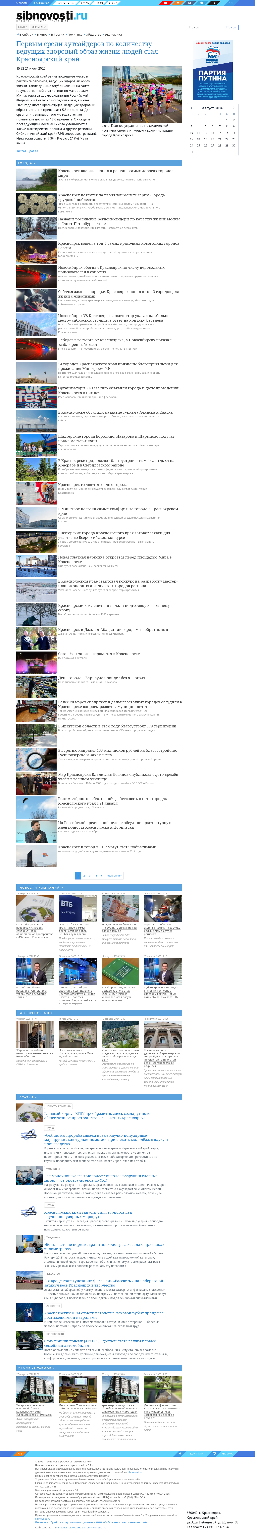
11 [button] (198, 133)
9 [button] (234, 126)
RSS (20, 1453)
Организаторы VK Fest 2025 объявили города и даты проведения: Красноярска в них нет (118, 390)
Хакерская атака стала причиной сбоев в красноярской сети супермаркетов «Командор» (34, 1410)
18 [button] (198, 139)
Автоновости (55, 1334)
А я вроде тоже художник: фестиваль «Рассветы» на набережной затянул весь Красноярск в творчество (103, 1283)
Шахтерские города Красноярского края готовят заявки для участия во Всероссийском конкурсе (114, 535)
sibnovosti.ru (134, 1472)
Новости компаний (58, 1106)
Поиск (231, 27)
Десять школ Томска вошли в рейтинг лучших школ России (78, 1406)
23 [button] (233, 139)
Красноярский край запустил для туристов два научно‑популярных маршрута (88, 1214)
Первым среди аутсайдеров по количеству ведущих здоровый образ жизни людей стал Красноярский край (87, 51)
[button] (192, 108)
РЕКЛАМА (227, 1453)
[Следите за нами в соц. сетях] (166, 3)
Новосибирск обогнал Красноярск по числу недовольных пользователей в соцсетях (111, 269)
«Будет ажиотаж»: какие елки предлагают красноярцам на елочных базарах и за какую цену (120, 1054)
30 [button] (233, 145)
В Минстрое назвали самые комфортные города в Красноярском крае (118, 511)
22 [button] (227, 139)
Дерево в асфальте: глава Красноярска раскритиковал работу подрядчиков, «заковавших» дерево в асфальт (162, 1411)
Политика (75, 34)
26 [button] (205, 145)
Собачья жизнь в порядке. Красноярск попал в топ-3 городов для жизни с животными (118, 294)
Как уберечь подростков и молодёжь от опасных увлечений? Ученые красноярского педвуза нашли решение (118, 994)
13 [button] (212, 133)
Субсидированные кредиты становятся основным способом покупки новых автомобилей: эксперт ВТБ (161, 992)
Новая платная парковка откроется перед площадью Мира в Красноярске (115, 559)
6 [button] (212, 126)
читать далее (27, 151)
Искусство (53, 1273)
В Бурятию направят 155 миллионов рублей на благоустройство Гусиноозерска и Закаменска (117, 752)
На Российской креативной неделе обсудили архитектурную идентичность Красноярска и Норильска (114, 825)
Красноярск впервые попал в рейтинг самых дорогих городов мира (115, 173)
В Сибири (26, 34)
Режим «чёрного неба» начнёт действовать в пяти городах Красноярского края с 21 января (112, 801)
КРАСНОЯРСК (41, 3)
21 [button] (219, 139)
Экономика (113, 34)
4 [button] (198, 126)
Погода (61, 3)
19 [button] (205, 139)
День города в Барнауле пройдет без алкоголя (101, 677)
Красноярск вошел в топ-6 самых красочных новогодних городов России (118, 245)
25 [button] (198, 145)
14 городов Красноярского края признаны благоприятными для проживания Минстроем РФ (118, 366)
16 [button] (233, 133)
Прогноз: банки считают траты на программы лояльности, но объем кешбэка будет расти (74, 929)
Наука (50, 1128)
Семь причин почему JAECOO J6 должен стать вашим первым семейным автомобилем (100, 1343)
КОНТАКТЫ (196, 1453)
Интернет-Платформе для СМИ (74, 1527)
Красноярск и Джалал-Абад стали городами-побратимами (113, 629)
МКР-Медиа (39, 27)
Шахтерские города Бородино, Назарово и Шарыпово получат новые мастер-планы (116, 438)
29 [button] (227, 145)
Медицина (53, 1168)
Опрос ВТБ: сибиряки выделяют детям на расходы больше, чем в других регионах (162, 929)
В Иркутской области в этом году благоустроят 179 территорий (117, 726)
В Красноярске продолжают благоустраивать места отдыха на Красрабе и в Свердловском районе (116, 462)
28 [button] (219, 145)
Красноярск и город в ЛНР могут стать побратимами (107, 847)
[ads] (213, 71)
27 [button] (212, 145)
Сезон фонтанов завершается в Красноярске (99, 653)
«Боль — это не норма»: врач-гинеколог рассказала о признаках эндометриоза (104, 1246)
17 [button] (191, 139)
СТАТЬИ (28, 1097)
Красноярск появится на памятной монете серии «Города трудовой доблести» (111, 197)
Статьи (22, 27)
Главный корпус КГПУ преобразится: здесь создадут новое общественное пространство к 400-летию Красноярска (34, 931)
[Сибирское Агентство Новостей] (51, 15)
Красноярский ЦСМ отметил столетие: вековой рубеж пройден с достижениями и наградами (104, 1315)
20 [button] (212, 139)
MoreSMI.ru (99, 1527)
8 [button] (227, 126)
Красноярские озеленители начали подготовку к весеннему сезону (114, 607)
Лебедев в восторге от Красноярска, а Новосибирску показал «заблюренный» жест (115, 342)
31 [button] (191, 152)
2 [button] (234, 120)
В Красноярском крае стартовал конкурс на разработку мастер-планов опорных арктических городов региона (118, 583)
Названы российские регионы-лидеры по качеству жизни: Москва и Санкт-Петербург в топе (119, 221)
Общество (93, 34)
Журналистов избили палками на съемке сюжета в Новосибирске (34, 1053)
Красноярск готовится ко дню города (93, 484)
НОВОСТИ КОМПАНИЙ (41, 887)
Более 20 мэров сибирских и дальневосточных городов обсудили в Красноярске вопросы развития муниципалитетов (120, 704)
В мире (42, 34)
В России (57, 34)
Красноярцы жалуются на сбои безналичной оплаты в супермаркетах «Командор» (119, 1408)
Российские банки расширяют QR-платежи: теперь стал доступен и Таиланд (31, 992)
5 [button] (205, 126)
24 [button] (191, 145)
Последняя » (114, 875)
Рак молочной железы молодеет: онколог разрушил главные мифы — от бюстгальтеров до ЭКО (101, 1178)
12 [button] (205, 133)
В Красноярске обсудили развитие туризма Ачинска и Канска (115, 412)
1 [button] (227, 120)
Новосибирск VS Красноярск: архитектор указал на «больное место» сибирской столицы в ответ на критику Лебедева (115, 318)
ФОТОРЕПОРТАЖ (36, 1013)
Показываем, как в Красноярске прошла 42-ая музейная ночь (76, 1053)
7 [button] (220, 126)
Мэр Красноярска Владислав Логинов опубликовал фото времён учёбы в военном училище (118, 776)
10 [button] (191, 133)
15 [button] (227, 133)
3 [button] (191, 126)
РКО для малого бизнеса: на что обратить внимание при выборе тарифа (119, 928)
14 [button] (219, 133)
